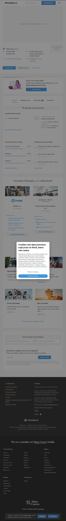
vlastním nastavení (41, 266)
